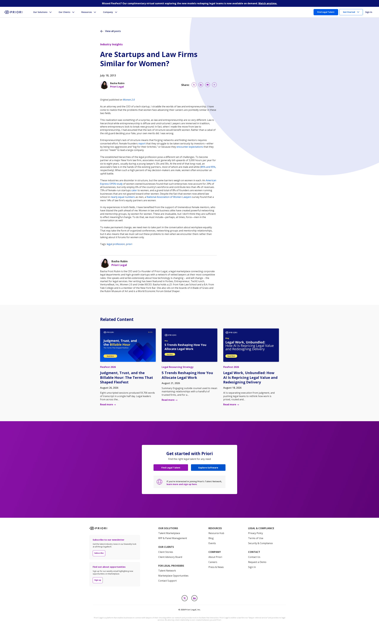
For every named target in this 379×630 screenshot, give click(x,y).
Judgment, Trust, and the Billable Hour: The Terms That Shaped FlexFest (126, 377)
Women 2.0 (129, 99)
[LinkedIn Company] (194, 598)
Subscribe (99, 553)
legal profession (116, 244)
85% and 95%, (208, 167)
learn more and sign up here (182, 484)
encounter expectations (190, 146)
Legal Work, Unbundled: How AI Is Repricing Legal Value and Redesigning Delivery (250, 377)
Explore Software (208, 467)
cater (134, 190)
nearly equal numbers (123, 197)
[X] (185, 598)
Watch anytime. (267, 3)
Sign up (97, 580)
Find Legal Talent (170, 467)
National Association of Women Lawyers (169, 197)
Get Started (349, 12)
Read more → (108, 404)
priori (129, 244)
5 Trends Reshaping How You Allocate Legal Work (187, 375)
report (142, 143)
